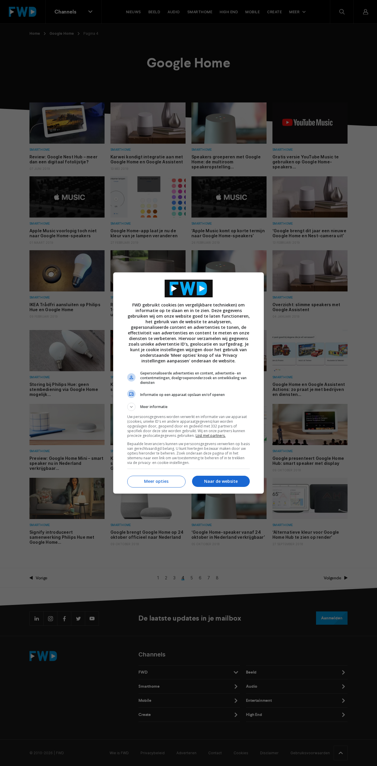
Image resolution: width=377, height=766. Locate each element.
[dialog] (188, 383)
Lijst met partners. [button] (211, 435)
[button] (188, 407)
